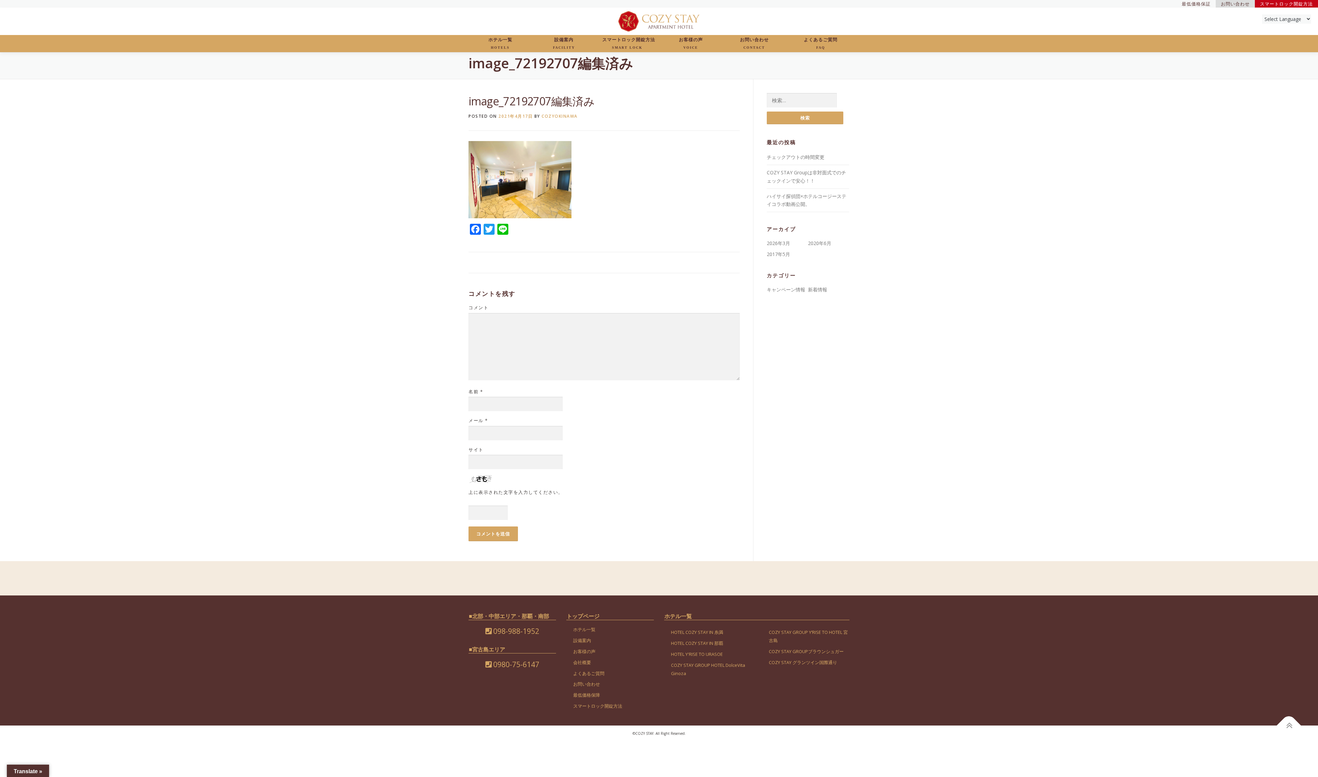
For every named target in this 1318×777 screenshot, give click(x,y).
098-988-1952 (515, 631)
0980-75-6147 (515, 664)
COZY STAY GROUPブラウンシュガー (806, 651)
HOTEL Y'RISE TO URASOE (697, 654)
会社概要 (582, 662)
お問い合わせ (754, 43)
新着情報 (817, 289)
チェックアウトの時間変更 (795, 157)
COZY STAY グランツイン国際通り (803, 662)
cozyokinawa (560, 116)
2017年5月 (778, 254)
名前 (476, 391)
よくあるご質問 (820, 43)
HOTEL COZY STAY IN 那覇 (697, 643)
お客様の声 (691, 43)
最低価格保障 (586, 695)
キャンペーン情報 (786, 289)
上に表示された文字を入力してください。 (516, 492)
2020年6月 (819, 243)
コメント (478, 307)
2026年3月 (778, 243)
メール (478, 420)
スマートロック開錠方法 (628, 43)
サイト (476, 450)
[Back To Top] (1289, 725)
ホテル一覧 (500, 43)
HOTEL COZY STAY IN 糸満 (697, 632)
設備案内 (564, 43)
